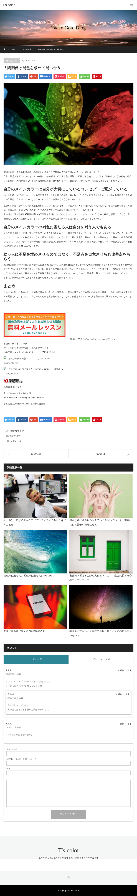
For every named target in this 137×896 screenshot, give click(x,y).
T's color (68, 850)
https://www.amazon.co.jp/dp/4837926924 (24, 397)
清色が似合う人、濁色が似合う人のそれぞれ (29, 575)
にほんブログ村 (11, 363)
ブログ (14, 49)
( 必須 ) (12, 749)
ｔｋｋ (9, 670)
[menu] (132, 5)
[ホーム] (5, 47)
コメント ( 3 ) (36, 659)
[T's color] (63, 5)
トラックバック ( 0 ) (101, 659)
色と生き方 (27, 49)
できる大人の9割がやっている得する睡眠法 (24, 404)
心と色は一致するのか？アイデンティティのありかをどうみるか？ (35, 522)
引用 (129, 670)
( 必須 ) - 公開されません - (22, 759)
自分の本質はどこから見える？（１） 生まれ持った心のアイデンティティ (100, 577)
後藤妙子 (21, 431)
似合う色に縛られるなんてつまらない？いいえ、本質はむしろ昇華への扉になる (100, 522)
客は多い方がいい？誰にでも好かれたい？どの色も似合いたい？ (100, 633)
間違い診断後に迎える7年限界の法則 (24, 631)
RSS (68, 877)
